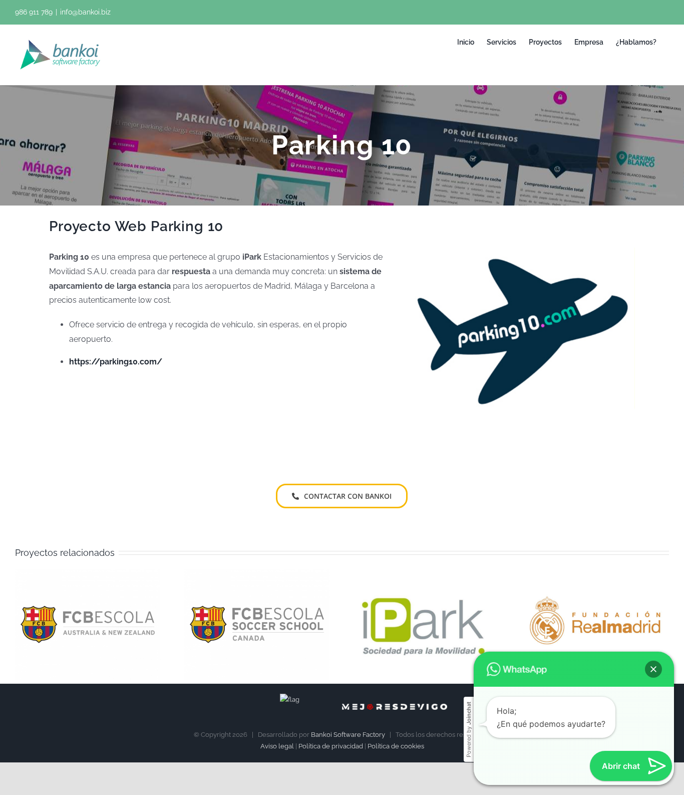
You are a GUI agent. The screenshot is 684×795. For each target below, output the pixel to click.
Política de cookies (396, 746)
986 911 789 (34, 12)
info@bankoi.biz (85, 12)
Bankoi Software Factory (348, 734)
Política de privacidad (330, 746)
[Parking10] (525, 222)
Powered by (468, 729)
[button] (653, 669)
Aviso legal (277, 746)
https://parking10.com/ (115, 361)
